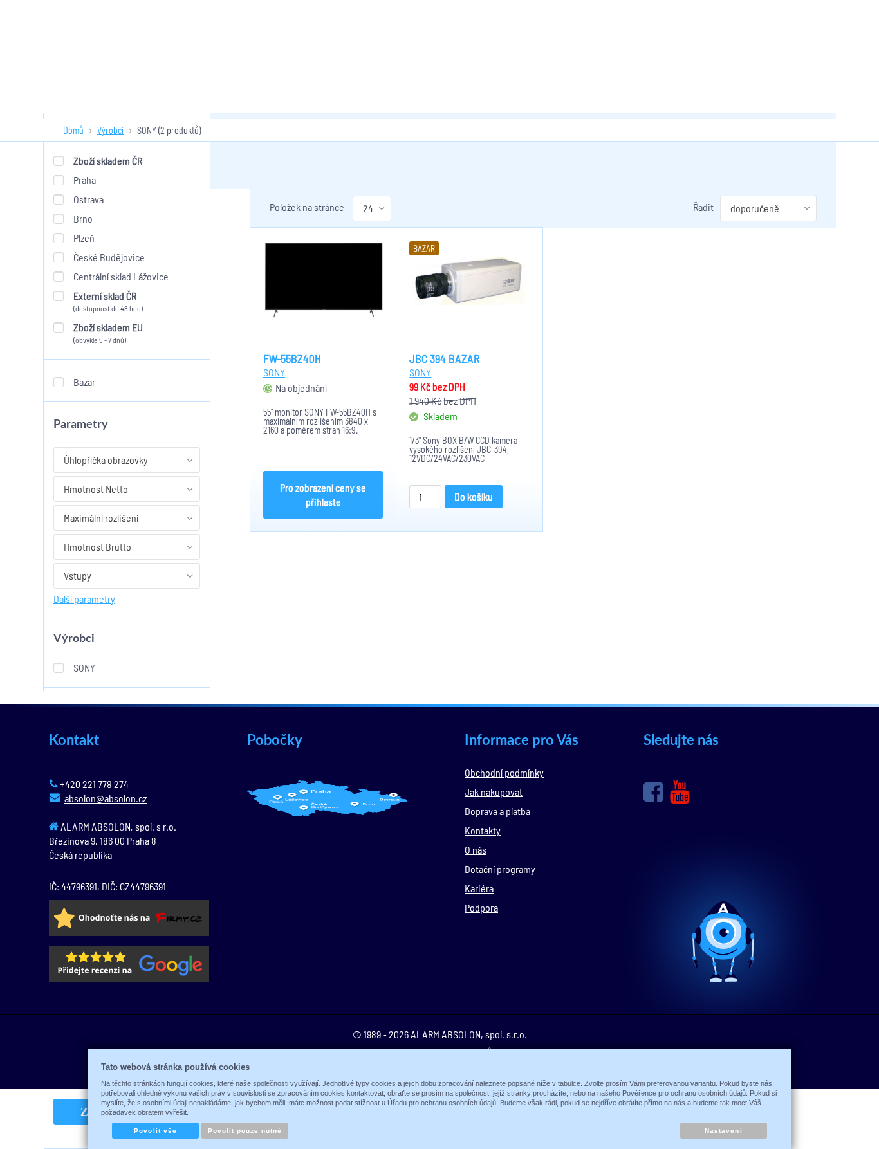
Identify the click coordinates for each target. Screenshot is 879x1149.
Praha (84, 180)
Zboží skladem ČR (107, 160)
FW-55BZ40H (292, 358)
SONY (84, 667)
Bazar (84, 382)
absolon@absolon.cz (105, 798)
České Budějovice (109, 257)
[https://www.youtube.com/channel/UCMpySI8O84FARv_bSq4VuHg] (680, 792)
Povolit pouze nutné (245, 1130)
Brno (83, 218)
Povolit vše (155, 1130)
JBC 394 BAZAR (444, 358)
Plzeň (84, 238)
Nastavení (723, 1130)
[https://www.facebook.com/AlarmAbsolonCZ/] (653, 792)
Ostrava (88, 199)
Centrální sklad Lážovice (121, 276)
